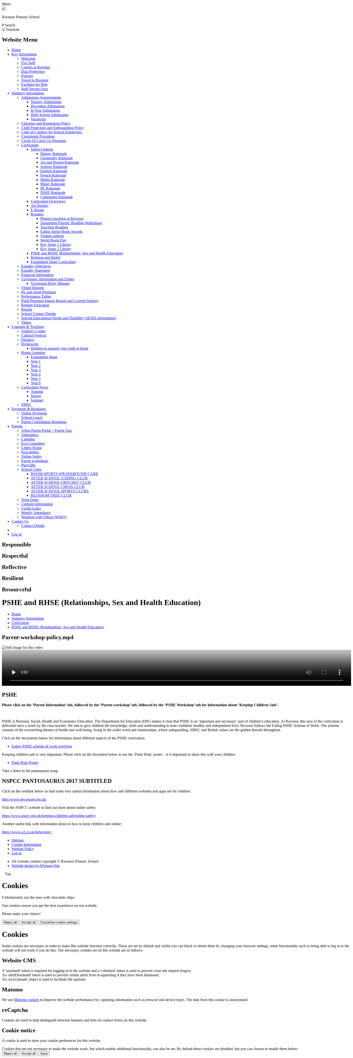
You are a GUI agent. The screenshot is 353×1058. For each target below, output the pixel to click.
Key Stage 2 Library (55, 249)
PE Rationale (50, 188)
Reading (37, 214)
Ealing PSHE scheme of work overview (42, 746)
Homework (29, 344)
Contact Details (32, 526)
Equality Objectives (36, 266)
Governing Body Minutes (50, 283)
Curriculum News (34, 387)
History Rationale (53, 154)
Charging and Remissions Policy (46, 123)
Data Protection (33, 71)
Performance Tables (36, 296)
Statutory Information (28, 93)
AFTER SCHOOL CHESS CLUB (58, 487)
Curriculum (29, 145)
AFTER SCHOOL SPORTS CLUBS (60, 491)
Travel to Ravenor (35, 80)
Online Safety (31, 456)
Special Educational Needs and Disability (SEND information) (68, 318)
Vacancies (38, 119)
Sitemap (18, 840)
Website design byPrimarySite (36, 866)
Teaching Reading (54, 227)
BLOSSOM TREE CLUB (51, 495)
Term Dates (30, 500)
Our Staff (28, 63)
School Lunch (32, 417)
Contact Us (20, 521)
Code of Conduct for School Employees (51, 132)
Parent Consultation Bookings (44, 422)
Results (26, 309)
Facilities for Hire (34, 84)
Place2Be (28, 465)
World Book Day (53, 240)
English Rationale (53, 171)
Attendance (29, 435)
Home (16, 50)
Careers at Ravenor (35, 67)
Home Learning (33, 353)
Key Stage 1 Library (55, 244)
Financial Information (37, 275)
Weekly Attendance (36, 513)
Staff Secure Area (34, 89)
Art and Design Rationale (59, 162)
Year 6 (36, 383)
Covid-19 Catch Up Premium (43, 141)
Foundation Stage (44, 357)
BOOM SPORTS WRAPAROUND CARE (64, 474)
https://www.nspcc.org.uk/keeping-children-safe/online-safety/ (49, 816)
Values (26, 322)
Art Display (40, 206)
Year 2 (36, 366)
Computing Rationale (56, 197)
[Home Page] (4, 9)
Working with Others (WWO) (44, 517)
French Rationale (53, 175)
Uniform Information (37, 504)
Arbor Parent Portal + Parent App (46, 430)
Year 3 (36, 370)
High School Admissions (49, 115)
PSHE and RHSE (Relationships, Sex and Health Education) (77, 253)
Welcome (28, 58)
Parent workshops (34, 461)
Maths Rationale (52, 180)
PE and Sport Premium (38, 292)
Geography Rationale (56, 158)
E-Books (37, 210)
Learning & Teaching (28, 327)
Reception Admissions (48, 106)
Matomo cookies (26, 1000)
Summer (37, 400)
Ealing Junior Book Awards (61, 231)
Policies (27, 76)
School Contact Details (38, 314)
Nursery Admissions (46, 102)
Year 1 (36, 361)
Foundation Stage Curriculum (53, 262)
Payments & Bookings (29, 409)
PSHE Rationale (52, 193)
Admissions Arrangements (41, 97)
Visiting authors (52, 236)
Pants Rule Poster (25, 763)
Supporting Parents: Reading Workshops (71, 223)
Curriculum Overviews (48, 201)
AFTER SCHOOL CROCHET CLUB (61, 482)
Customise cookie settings (58, 922)
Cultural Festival (33, 335)
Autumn (37, 392)
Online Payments (34, 413)
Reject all (10, 922)
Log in (17, 534)
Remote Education (35, 305)
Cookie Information (26, 844)
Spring (36, 396)
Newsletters (30, 452)
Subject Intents (42, 149)
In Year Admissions (45, 110)
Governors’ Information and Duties (47, 279)
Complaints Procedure (38, 136)
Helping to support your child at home (59, 348)
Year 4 (36, 374)
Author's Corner (33, 331)
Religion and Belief (45, 257)
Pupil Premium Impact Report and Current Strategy (60, 301)
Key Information (24, 54)
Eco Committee (33, 443)
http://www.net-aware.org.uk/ (24, 799)
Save (44, 1053)
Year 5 (36, 379)
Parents (17, 426)
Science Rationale (53, 167)
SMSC (26, 404)
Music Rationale (52, 184)
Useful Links (31, 508)
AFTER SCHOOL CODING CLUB (59, 478)
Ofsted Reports (32, 288)
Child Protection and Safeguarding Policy (52, 128)
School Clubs (31, 469)
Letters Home (31, 448)
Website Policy (23, 849)
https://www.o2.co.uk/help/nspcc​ (27, 832)
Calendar (28, 439)
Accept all (29, 922)
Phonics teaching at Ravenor (62, 219)
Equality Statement (35, 270)
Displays (27, 340)
